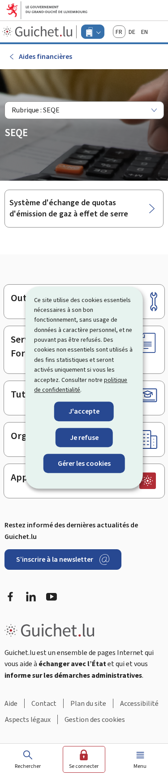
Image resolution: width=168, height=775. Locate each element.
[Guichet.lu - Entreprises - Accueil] (38, 31)
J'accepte (84, 411)
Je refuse (84, 437)
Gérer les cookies (84, 463)
